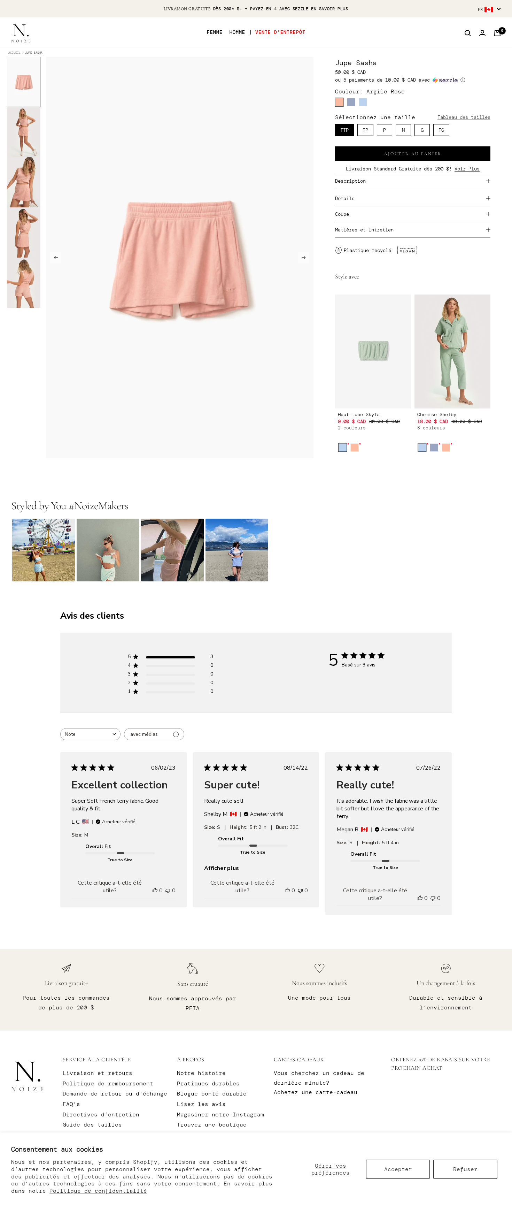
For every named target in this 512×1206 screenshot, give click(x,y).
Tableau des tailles (463, 117)
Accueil (14, 52)
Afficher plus (221, 868)
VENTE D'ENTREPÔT (280, 32)
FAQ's (71, 1104)
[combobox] (90, 734)
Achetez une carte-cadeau (315, 1092)
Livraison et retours (97, 1073)
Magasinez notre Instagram (220, 1114)
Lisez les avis (201, 1104)
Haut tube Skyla (359, 414)
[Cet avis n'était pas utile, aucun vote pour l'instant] (167, 890)
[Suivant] (303, 257)
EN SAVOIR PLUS (329, 9)
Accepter (398, 1169)
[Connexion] (482, 33)
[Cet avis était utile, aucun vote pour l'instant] (155, 890)
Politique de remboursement (108, 1083)
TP (365, 130)
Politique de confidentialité (98, 1190)
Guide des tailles (92, 1124)
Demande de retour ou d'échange (115, 1093)
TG (441, 130)
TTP (344, 130)
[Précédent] (55, 257)
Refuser (465, 1169)
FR (480, 9)
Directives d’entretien (101, 1114)
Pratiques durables (208, 1083)
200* (229, 9)
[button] (412, 80)
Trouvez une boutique (212, 1124)
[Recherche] (468, 33)
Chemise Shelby (436, 414)
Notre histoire (201, 1073)
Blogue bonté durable (212, 1093)
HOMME (237, 32)
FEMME (215, 32)
